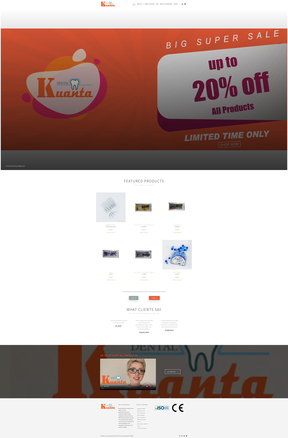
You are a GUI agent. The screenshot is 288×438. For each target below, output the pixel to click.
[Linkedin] (184, 436)
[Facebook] (180, 436)
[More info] (185, 4)
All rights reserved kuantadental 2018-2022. (110, 436)
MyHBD (131, 436)
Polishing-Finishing (141, 428)
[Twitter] (187, 436)
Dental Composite (141, 417)
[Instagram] (182, 436)
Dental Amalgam (141, 415)
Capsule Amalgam (141, 413)
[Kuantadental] (108, 4)
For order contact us (111, 208)
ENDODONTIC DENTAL (141, 419)
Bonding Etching (141, 410)
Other (138, 426)
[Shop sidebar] (182, 4)
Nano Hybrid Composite (142, 423)
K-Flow (138, 421)
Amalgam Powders (141, 408)
